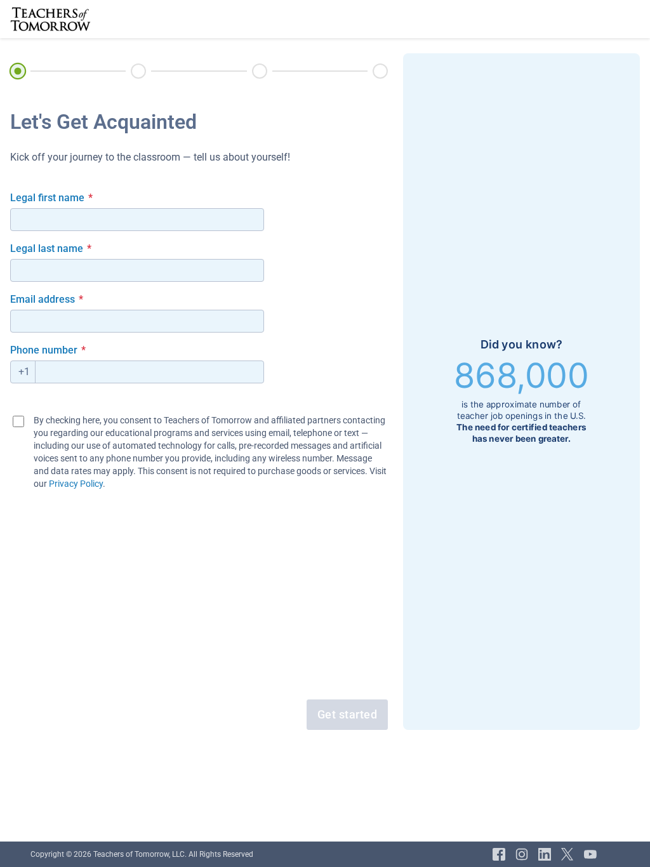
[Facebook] (499, 854)
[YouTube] (590, 854)
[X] (567, 854)
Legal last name (50, 248)
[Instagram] (521, 854)
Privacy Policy (76, 484)
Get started (347, 714)
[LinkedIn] (544, 854)
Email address (46, 299)
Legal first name (51, 198)
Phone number (48, 350)
